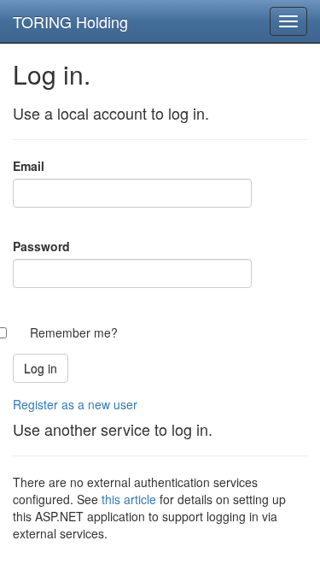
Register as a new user (75, 404)
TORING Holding (70, 21)
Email (28, 165)
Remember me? (74, 332)
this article (129, 499)
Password (41, 246)
